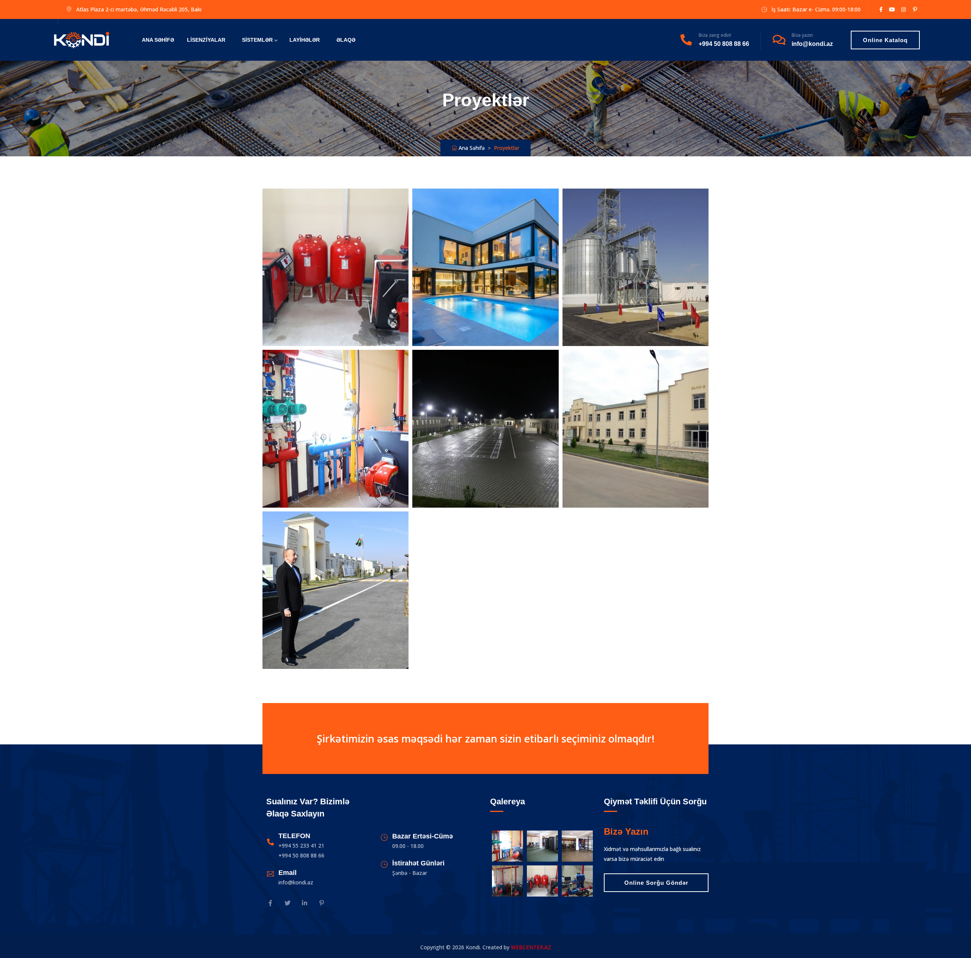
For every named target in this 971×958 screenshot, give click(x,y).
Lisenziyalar (206, 40)
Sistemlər (257, 40)
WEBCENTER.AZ (531, 947)
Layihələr (304, 40)
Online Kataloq (885, 40)
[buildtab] (81, 40)
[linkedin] (304, 903)
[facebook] (881, 9)
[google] (903, 9)
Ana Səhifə (158, 40)
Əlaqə (345, 40)
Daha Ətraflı (335, 264)
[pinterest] (321, 903)
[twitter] (892, 9)
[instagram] (287, 903)
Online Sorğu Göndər (656, 882)
